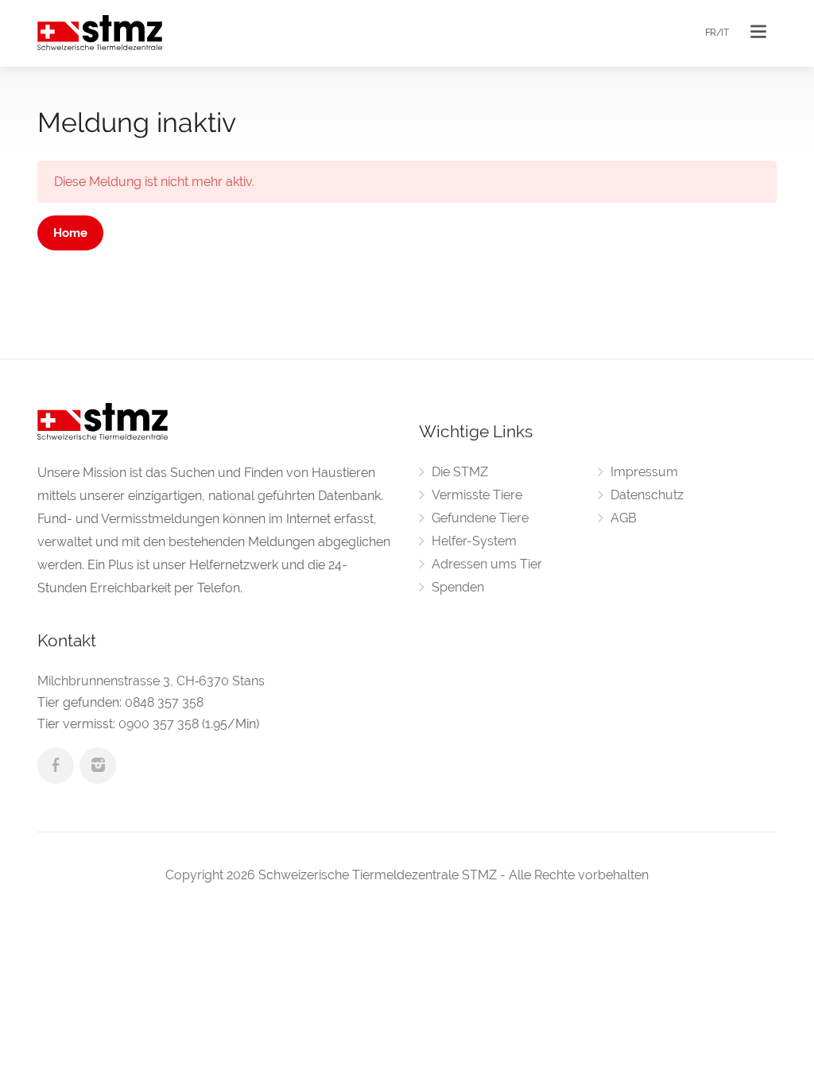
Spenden (458, 587)
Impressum (644, 471)
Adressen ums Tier (487, 564)
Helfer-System (474, 541)
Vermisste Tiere (477, 494)
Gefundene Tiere (480, 518)
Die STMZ (460, 471)
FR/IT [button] (717, 32)
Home (70, 233)
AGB (623, 518)
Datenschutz (647, 494)
